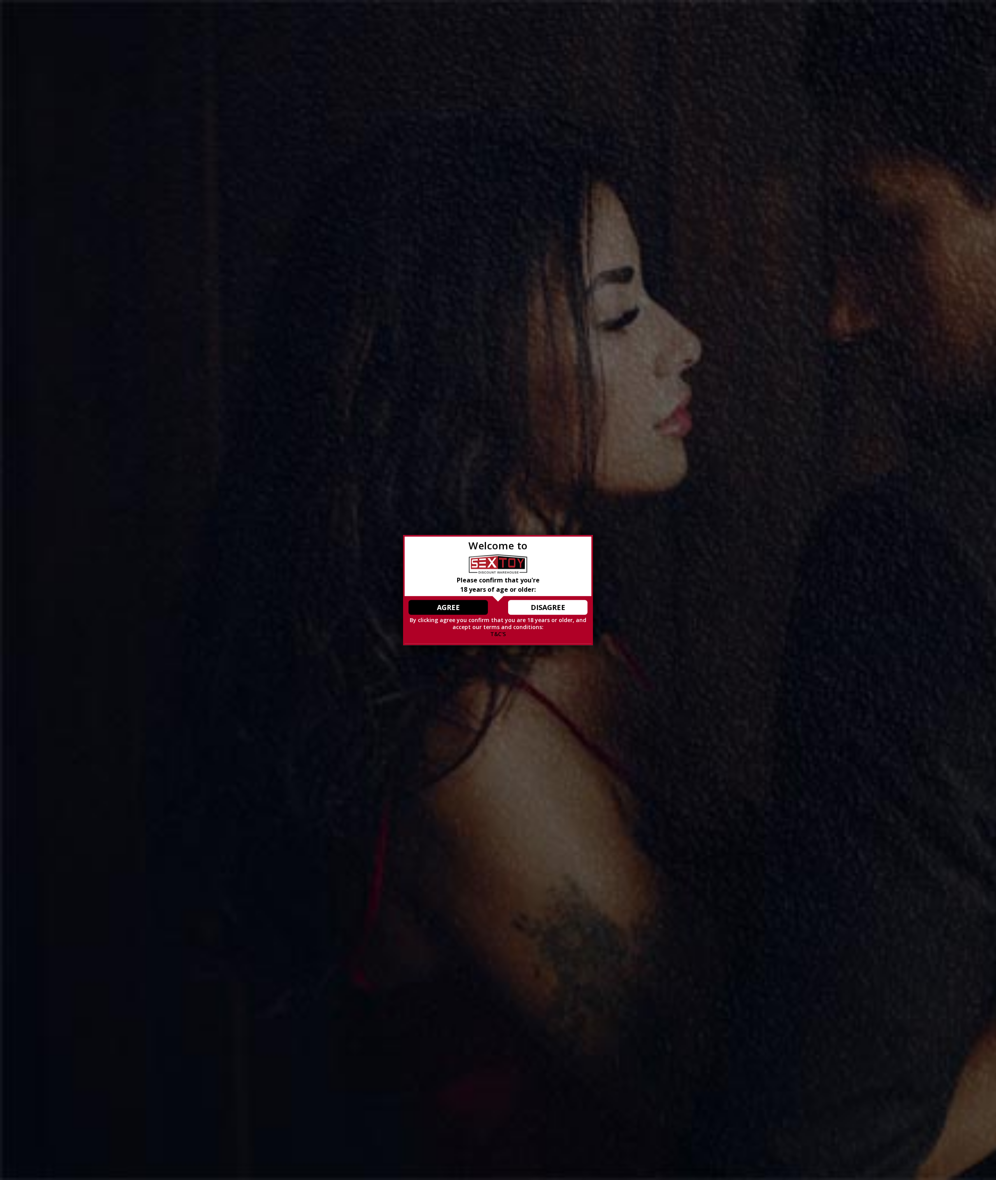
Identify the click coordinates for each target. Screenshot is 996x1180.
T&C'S (498, 634)
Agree (448, 607)
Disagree (548, 607)
